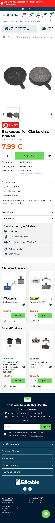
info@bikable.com (8, 502)
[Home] (4, 37)
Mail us (20, 249)
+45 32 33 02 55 (7, 500)
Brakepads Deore (10, 302)
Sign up (45, 426)
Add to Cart (29, 156)
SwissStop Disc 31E (37, 302)
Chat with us (14, 254)
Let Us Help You (10, 444)
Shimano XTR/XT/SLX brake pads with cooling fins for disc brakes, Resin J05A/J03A (12, 367)
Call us (12, 249)
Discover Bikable (11, 451)
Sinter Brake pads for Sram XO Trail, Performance (38, 364)
